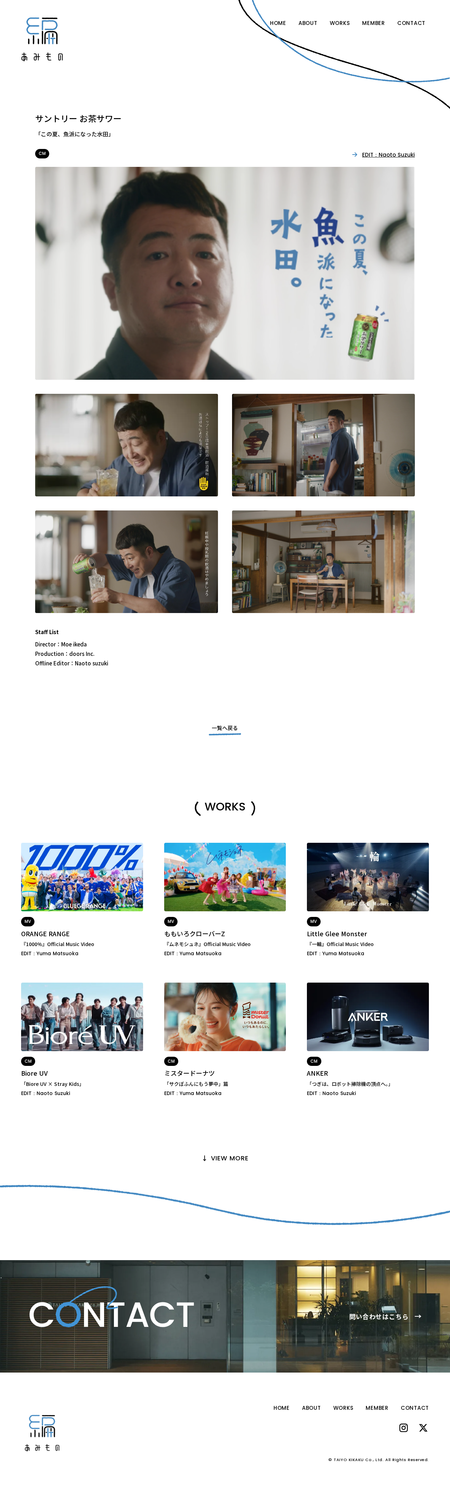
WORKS (340, 23)
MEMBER (373, 23)
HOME (278, 23)
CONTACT (411, 23)
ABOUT (307, 23)
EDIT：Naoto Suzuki (388, 154)
